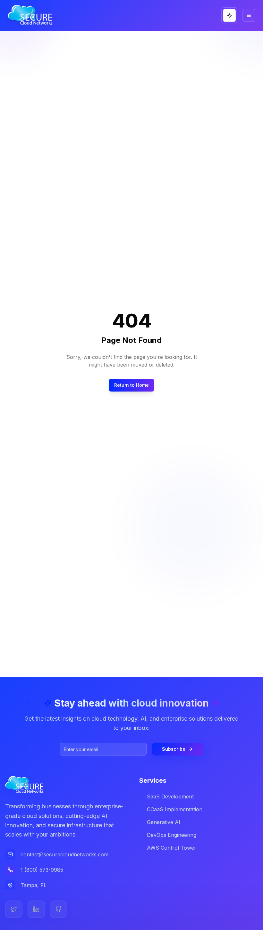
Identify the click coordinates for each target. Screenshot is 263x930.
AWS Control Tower (171, 848)
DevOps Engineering (171, 835)
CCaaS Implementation (174, 809)
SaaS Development (170, 796)
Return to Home (131, 385)
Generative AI (163, 822)
